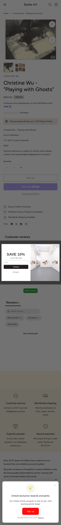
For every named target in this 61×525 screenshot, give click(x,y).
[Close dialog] (57, 246)
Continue (16, 267)
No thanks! (16, 272)
